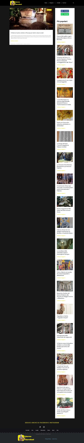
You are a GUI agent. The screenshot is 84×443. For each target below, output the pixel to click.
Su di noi (64, 2)
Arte (32, 430)
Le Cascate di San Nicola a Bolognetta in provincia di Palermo (64, 166)
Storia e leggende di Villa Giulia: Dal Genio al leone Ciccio (64, 210)
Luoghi (37, 430)
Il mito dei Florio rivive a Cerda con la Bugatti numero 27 (63, 411)
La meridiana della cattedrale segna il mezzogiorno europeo (63, 252)
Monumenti (43, 430)
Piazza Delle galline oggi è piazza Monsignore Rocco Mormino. (64, 38)
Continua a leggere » (61, 42)
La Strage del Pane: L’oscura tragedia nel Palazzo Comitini (63, 145)
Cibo (57, 430)
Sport (53, 430)
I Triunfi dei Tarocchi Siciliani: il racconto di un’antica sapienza (63, 367)
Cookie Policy (54, 438)
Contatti (58, 2)
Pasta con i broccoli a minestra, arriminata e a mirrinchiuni (63, 124)
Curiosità (27, 430)
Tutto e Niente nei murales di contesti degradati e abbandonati (64, 273)
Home (46, 2)
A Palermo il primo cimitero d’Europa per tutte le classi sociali (27, 33)
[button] (73, 3)
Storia (48, 430)
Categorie (51, 2)
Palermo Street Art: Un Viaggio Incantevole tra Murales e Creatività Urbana (65, 231)
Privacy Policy (48, 438)
